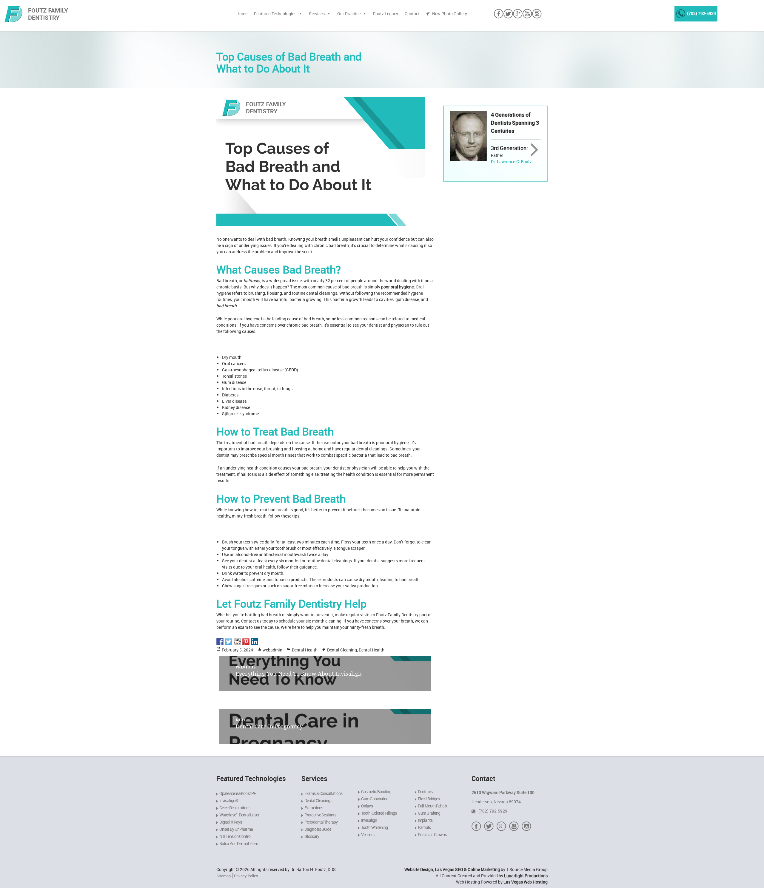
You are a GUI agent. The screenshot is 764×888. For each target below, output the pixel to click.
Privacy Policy (246, 875)
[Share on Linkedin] (254, 641)
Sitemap (223, 875)
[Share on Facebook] (220, 641)
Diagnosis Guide (317, 829)
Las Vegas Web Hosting (525, 882)
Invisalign (369, 820)
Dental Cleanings (318, 800)
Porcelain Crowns (432, 834)
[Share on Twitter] (228, 641)
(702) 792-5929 (701, 13)
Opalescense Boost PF (237, 793)
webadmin (272, 650)
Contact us (251, 621)
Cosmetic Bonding (376, 791)
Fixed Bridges (429, 798)
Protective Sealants (320, 815)
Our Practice (349, 13)
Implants (425, 820)
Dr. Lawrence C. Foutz (511, 161)
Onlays (367, 806)
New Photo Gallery (449, 13)
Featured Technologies (275, 13)
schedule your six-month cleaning (310, 621)
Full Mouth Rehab (432, 806)
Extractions (313, 807)
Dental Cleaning (342, 650)
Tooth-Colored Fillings (379, 813)
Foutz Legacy (385, 13)
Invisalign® (228, 800)
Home (241, 13)
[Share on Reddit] (237, 641)
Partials (424, 827)
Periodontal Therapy (321, 822)
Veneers (367, 834)
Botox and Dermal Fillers (239, 843)
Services (317, 13)
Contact (412, 13)
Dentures (425, 791)
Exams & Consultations (323, 793)
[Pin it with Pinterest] (245, 641)
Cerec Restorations (234, 807)
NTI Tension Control (235, 836)
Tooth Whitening (374, 827)
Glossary (311, 836)
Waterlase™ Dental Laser (239, 815)
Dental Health (305, 650)
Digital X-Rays (230, 822)
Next (534, 150)
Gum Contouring (374, 798)
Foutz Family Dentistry (397, 614)
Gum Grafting (429, 813)
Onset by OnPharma (236, 829)
